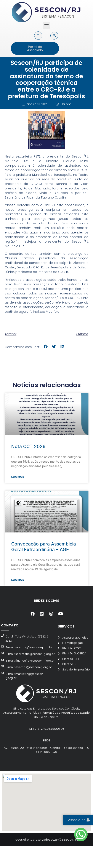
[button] (46, 25)
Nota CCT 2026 (28, 446)
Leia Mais (17, 476)
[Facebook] (33, 614)
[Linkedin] (42, 614)
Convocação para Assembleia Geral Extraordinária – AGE (43, 546)
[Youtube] (60, 614)
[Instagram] (51, 614)
